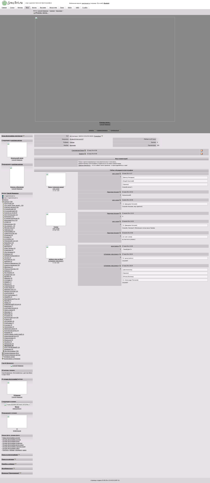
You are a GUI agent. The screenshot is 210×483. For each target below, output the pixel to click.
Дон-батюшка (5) (10, 252)
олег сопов (56, 189)
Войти (70, 7)
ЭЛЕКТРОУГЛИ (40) (11, 233)
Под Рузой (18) (9, 203)
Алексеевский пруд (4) (12, 336)
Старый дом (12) (10, 274)
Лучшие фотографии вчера (11, 441)
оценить (91, 130)
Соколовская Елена (78, 150)
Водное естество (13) (11, 291)
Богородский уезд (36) (11, 317)
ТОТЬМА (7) (8, 280)
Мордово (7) (8, 312)
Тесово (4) (8, 257)
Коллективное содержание (12, 358)
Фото (27, 7)
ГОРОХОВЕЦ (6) (10, 231)
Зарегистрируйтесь (85, 165)
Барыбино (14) (9, 243)
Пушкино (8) (8, 315)
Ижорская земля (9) (11, 328)
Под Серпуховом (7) (11, 295)
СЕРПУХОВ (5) (9, 293)
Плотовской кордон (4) (12, 330)
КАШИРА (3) (8, 297)
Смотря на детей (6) (11, 213)
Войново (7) (8, 271)
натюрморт (18, 450)
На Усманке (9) (9, 272)
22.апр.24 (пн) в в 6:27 (76, 139)
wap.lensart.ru (86, 3)
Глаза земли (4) (9, 287)
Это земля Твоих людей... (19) (14, 205)
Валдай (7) (8, 300)
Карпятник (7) (9, 306)
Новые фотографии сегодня (11, 438)
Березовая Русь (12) (11, 220)
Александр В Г (17, 408)
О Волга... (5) (9, 244)
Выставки (43, 7)
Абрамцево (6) (9, 343)
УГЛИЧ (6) (8, 222)
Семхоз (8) (8, 319)
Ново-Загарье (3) (10, 248)
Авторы (34, 7)
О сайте (84, 7)
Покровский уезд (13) (11, 241)
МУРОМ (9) (8, 246)
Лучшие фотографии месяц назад (13, 445)
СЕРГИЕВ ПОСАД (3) (11, 308)
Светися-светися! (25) (12, 207)
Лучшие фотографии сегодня (12, 439)
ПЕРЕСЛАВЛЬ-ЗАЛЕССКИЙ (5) (14, 334)
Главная (4, 7)
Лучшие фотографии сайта (11, 448)
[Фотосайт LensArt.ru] (27, 5)
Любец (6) (8, 302)
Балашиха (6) (9, 349)
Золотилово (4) (9, 327)
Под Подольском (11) (11, 214)
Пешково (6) (8, 332)
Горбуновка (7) (9, 323)
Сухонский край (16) (11, 211)
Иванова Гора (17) (10, 289)
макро (24, 450)
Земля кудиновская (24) (12, 265)
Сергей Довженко (43, 11)
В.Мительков (17, 431)
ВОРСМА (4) (9, 313)
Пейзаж (72, 142)
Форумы (20, 7)
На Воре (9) (8, 342)
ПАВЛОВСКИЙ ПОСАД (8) (13, 304)
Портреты (6, 450)
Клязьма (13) (9, 254)
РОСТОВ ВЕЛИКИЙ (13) (12, 347)
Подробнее (97, 136)
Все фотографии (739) (12, 351)
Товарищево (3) (9, 285)
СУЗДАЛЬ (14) (9, 239)
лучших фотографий (11, 379)
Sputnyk (81, 153)
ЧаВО (77, 7)
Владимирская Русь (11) (12, 299)
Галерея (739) (8, 201)
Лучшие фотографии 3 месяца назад (14, 446)
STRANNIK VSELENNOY (55, 261)
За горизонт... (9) (10, 226)
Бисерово (59, 11)
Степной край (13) (10, 209)
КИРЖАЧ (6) (8, 261)
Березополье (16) (10, 224)
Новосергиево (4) (10, 338)
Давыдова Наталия (113, 192)
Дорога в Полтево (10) (11, 269)
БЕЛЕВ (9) (8, 276)
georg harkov (115, 246)
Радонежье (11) (9, 216)
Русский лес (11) (10, 259)
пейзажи (11, 450)
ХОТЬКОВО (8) (9, 321)
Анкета (6, 199)
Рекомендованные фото (11, 353)
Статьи (12, 7)
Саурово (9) (8, 325)
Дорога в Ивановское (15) (13, 263)
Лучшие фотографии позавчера (12, 443)
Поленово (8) (9, 235)
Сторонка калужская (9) (12, 218)
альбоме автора (16, 140)
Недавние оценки (9, 356)
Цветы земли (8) (10, 310)
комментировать (102, 130)
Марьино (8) (8, 278)
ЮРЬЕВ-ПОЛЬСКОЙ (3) (12, 255)
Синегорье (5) (9, 250)
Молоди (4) (8, 284)
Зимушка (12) (9, 229)
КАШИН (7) (8, 282)
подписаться (115, 130)
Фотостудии (53, 7)
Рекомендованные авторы (12, 355)
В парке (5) (8, 237)
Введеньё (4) (9, 267)
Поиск (62, 7)
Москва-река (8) (10, 227)
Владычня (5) (9, 340)
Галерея (52, 11)
